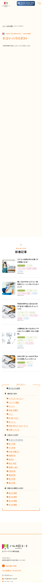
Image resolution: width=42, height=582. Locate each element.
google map (11, 566)
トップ (4, 26)
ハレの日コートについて (11, 570)
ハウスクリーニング (11, 579)
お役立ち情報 (9, 26)
